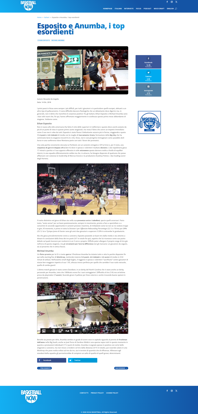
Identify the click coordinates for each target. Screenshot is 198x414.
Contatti (84, 393)
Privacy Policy (97, 393)
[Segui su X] (176, 2)
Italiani (118, 9)
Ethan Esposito (44, 40)
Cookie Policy (112, 393)
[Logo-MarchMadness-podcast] (149, 133)
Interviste (128, 9)
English (170, 9)
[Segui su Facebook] (167, 2)
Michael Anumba (58, 40)
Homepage (107, 9)
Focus (138, 9)
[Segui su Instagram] (172, 2)
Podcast (147, 9)
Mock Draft (159, 9)
